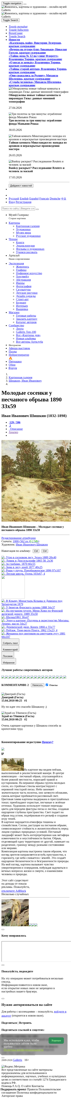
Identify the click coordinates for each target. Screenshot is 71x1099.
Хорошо (56, 1040)
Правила (33, 1089)
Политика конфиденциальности (37, 1092)
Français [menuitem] (44, 198)
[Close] (37, 209)
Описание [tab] (16, 428)
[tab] (14, 422)
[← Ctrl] (23, 573)
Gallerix (17, 1059)
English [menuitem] (24, 198)
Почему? (47, 742)
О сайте (26, 1086)
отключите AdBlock (13, 890)
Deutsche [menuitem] (55, 198)
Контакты (38, 1086)
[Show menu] (24, 4)
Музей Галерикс (19, 216)
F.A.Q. (17, 1086)
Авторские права (12, 1095)
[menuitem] (63, 198)
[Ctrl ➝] (35, 604)
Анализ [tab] (13, 432)
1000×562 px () (26, 541)
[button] (18, 26)
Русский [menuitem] (14, 198)
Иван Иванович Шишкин (32, 544)
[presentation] (39, 435)
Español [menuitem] (34, 198)
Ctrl (36, 551)
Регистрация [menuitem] (23, 202)
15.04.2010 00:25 (11, 700)
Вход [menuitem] (12, 202)
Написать (37, 685)
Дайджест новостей (21, 185)
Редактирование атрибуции (18, 538)
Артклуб (19, 257)
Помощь (7, 1086)
